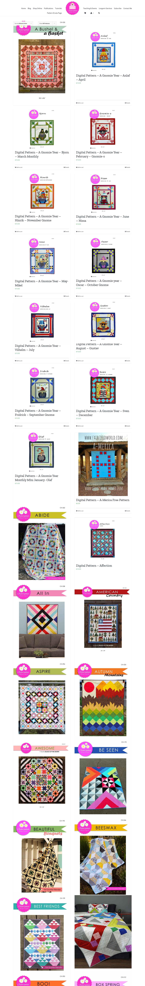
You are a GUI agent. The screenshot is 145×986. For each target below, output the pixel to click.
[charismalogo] (72, 2)
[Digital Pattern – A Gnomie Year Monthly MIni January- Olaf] (41, 452)
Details (128, 426)
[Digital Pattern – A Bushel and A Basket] (41, 59)
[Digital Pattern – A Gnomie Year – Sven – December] (103, 387)
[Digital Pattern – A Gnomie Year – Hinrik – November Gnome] (41, 193)
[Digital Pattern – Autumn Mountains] (103, 702)
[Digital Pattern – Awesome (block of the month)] (41, 775)
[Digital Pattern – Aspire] (41, 702)
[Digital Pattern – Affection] (103, 540)
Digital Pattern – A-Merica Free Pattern (102, 500)
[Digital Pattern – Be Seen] (103, 780)
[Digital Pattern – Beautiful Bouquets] (41, 858)
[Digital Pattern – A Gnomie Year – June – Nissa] (103, 193)
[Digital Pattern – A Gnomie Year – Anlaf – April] (103, 51)
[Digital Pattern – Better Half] (103, 931)
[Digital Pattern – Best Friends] (41, 936)
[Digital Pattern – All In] (41, 624)
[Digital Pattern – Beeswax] (103, 858)
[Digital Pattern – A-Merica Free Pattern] (103, 464)
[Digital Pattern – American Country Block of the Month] (103, 619)
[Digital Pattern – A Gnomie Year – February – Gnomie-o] (103, 129)
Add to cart (80, 426)
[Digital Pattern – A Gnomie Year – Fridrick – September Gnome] (41, 387)
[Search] (98, 13)
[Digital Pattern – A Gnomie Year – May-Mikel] (41, 257)
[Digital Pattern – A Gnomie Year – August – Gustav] (103, 321)
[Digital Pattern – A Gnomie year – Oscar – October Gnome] (103, 257)
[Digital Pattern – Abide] (41, 546)
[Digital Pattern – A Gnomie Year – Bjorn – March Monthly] (41, 129)
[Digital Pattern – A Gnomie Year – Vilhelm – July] (41, 322)
